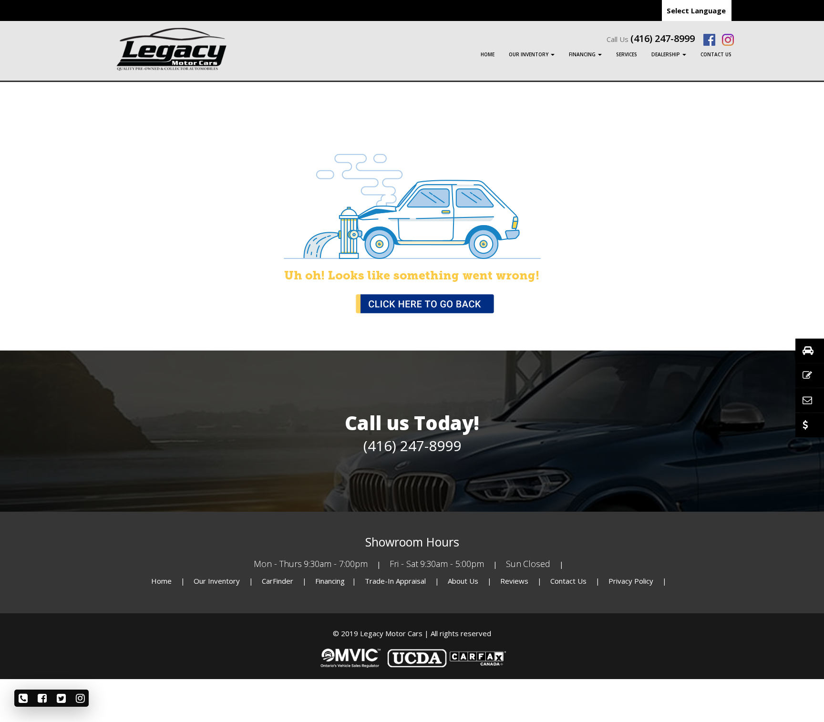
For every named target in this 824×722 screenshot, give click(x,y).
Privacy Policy (631, 581)
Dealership (666, 54)
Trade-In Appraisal (395, 581)
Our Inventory (529, 54)
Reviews (514, 581)
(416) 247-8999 (662, 38)
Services (626, 54)
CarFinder (277, 581)
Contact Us (715, 54)
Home (487, 54)
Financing (583, 54)
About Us (464, 581)
